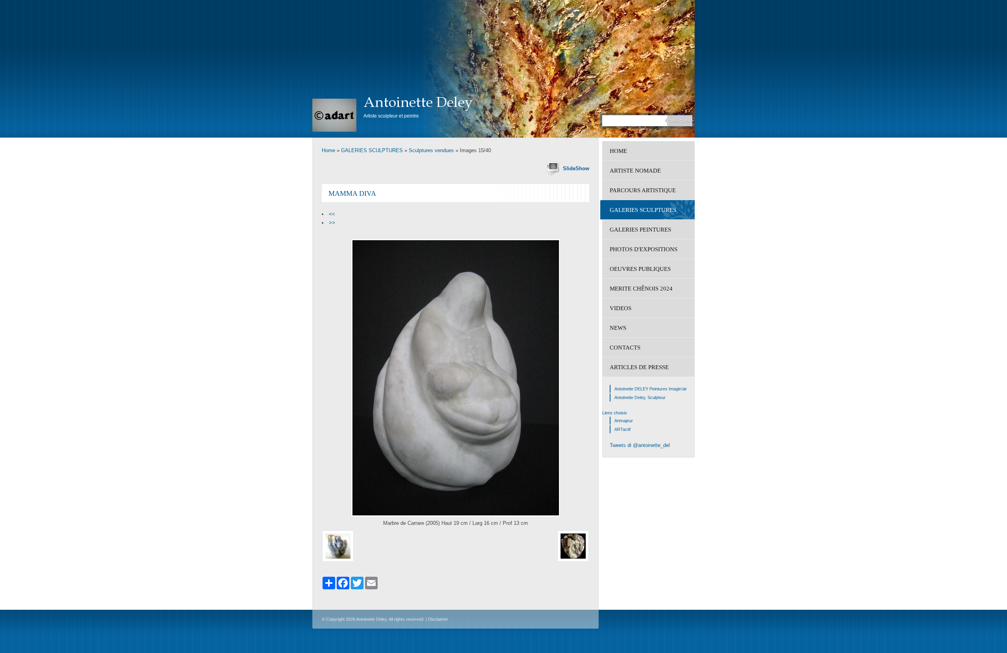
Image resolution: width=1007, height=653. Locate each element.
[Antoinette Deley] (334, 115)
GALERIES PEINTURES (640, 229)
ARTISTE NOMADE (635, 170)
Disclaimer (438, 619)
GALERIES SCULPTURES (372, 150)
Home (328, 150)
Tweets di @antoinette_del (640, 445)
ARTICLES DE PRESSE (639, 367)
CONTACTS (625, 347)
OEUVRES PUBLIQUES (640, 269)
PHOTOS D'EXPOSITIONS (643, 249)
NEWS (618, 328)
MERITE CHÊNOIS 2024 (641, 288)
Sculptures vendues (431, 150)
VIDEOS (620, 308)
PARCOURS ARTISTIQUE (643, 190)
